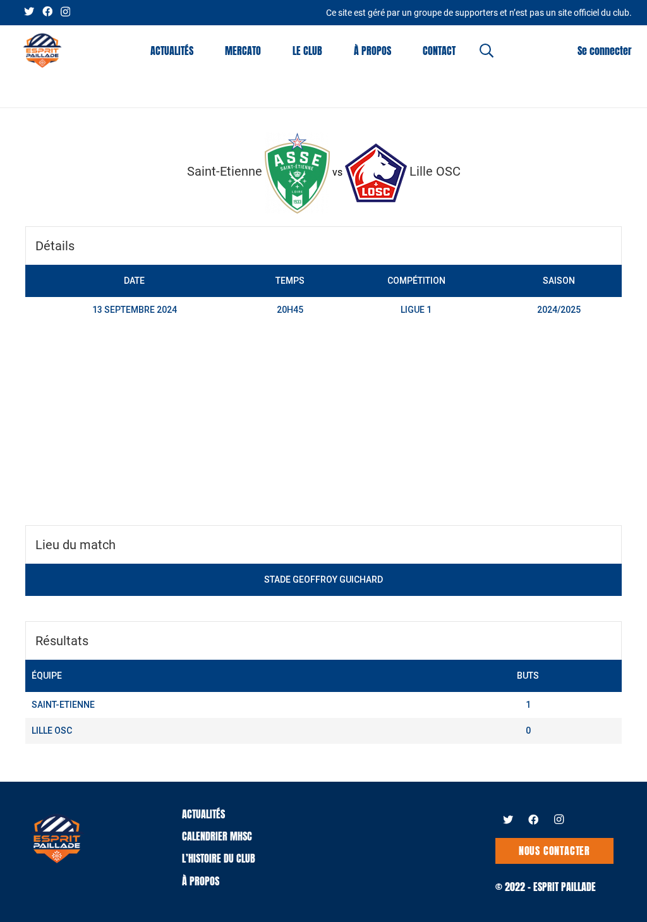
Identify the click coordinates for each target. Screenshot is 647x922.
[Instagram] (65, 12)
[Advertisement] (323, 430)
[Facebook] (47, 11)
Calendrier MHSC (217, 836)
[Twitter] (29, 11)
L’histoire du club (218, 858)
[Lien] (42, 50)
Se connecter (604, 50)
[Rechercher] (486, 51)
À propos (200, 881)
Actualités (203, 814)
